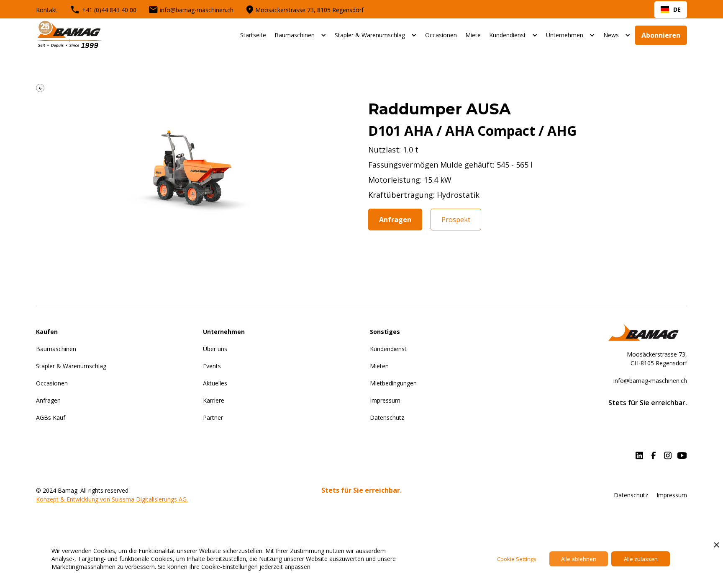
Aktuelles (215, 383)
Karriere (213, 400)
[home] (69, 35)
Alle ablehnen (578, 559)
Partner (213, 417)
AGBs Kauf (50, 417)
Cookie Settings (516, 559)
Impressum (385, 400)
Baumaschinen (294, 35)
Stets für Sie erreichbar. (361, 490)
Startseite (253, 35)
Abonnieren (660, 35)
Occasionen (441, 35)
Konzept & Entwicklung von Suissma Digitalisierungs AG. (112, 499)
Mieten (379, 366)
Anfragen (395, 219)
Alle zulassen (641, 559)
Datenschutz (387, 417)
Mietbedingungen (393, 383)
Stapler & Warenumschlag (370, 35)
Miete (473, 35)
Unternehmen (564, 35)
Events (212, 366)
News (611, 35)
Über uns (215, 349)
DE (677, 9)
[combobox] (670, 9)
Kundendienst (507, 35)
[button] (300, 35)
